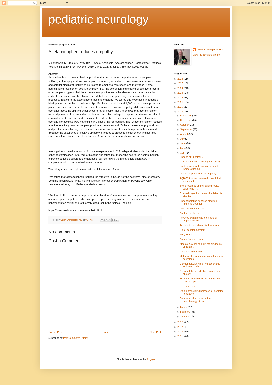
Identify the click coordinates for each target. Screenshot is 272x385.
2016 (180, 331)
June (183, 143)
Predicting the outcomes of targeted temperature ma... (199, 167)
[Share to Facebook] (113, 220)
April (183, 152)
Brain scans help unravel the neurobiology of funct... (195, 300)
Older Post (155, 332)
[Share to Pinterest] (117, 220)
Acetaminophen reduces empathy (198, 173)
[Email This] (102, 220)
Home (106, 332)
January (185, 316)
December (186, 115)
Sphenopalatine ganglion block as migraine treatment (198, 202)
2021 (180, 102)
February (185, 311)
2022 (180, 97)
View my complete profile (206, 54)
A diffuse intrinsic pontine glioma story (200, 161)
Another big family (189, 213)
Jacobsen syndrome (191, 251)
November (186, 120)
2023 (180, 92)
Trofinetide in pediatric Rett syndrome (200, 225)
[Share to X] (110, 220)
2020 (180, 106)
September (186, 129)
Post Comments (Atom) (75, 338)
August (184, 134)
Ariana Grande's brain (192, 239)
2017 (180, 327)
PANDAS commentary (192, 208)
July (182, 138)
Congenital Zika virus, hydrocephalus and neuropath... (200, 265)
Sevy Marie (186, 234)
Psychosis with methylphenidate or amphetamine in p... (198, 219)
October (184, 124)
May (182, 148)
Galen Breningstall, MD (210, 49)
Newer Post (55, 332)
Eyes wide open (188, 286)
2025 (180, 83)
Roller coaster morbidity (192, 230)
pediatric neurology (98, 19)
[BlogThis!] (106, 220)
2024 (180, 88)
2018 (180, 322)
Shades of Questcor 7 (191, 157)
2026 (180, 78)
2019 (180, 111)
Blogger (150, 359)
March (184, 307)
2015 (180, 336)
